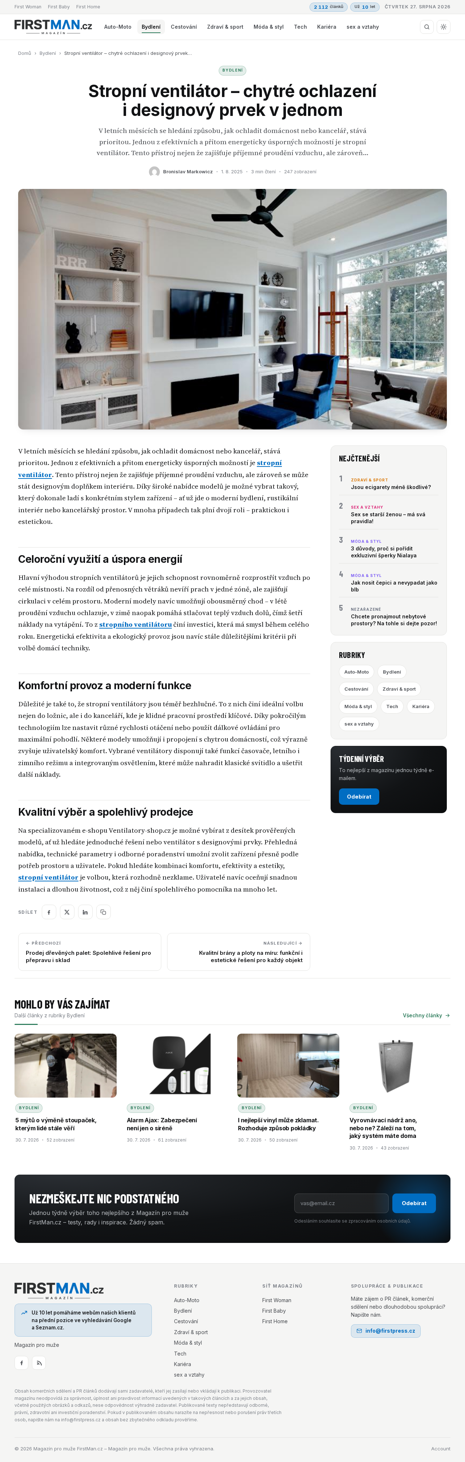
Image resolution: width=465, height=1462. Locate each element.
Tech (300, 27)
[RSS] (39, 1363)
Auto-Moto (118, 27)
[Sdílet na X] (67, 912)
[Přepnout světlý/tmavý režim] (443, 27)
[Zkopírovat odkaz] (103, 912)
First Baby (59, 6)
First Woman (28, 6)
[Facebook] (21, 1363)
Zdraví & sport (225, 27)
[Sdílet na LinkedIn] (85, 912)
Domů (24, 53)
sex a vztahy (363, 27)
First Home (88, 6)
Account (440, 1448)
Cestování (184, 27)
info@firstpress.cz (390, 1331)
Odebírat (359, 796)
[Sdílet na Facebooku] (49, 912)
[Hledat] (427, 27)
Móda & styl (269, 27)
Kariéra (326, 27)
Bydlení (151, 27)
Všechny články (422, 1015)
